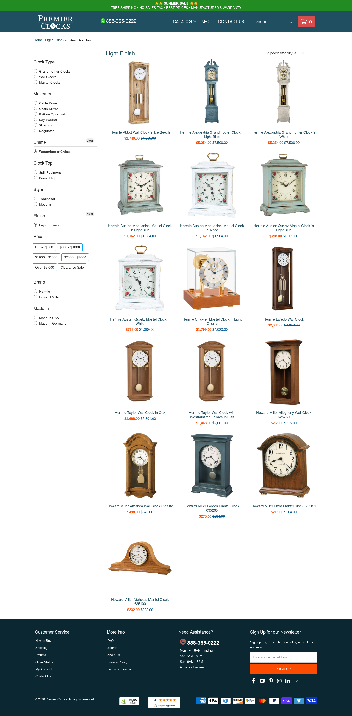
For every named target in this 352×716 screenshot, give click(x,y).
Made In (41, 308)
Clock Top (43, 163)
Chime (40, 142)
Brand (39, 282)
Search (112, 648)
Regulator (46, 131)
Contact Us (231, 21)
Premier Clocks (56, 699)
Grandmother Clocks (54, 71)
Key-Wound (47, 120)
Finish (39, 215)
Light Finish (53, 40)
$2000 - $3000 (75, 257)
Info (205, 21)
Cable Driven (48, 103)
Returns (40, 655)
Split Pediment (49, 172)
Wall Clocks (47, 77)
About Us (113, 655)
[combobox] (275, 22)
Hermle (44, 291)
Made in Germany (52, 323)
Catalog (183, 21)
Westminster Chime (54, 152)
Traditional (46, 199)
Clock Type (44, 61)
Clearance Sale (72, 267)
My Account (43, 669)
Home (38, 40)
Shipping (41, 648)
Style (38, 189)
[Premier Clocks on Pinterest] (270, 681)
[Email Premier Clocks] (296, 681)
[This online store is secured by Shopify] (129, 704)
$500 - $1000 (70, 247)
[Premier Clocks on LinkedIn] (288, 681)
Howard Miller (49, 297)
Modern (44, 204)
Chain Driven (48, 109)
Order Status (44, 662)
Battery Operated (51, 114)
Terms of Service (119, 669)
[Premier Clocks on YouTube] (262, 681)
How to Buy (43, 640)
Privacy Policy (117, 662)
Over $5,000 (44, 267)
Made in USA (48, 318)
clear (90, 140)
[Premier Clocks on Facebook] (253, 681)
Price (38, 236)
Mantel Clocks (49, 82)
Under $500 (44, 247)
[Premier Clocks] (55, 22)
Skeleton (45, 125)
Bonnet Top (47, 178)
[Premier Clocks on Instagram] (279, 681)
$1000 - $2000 (46, 257)
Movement (44, 93)
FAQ (110, 640)
